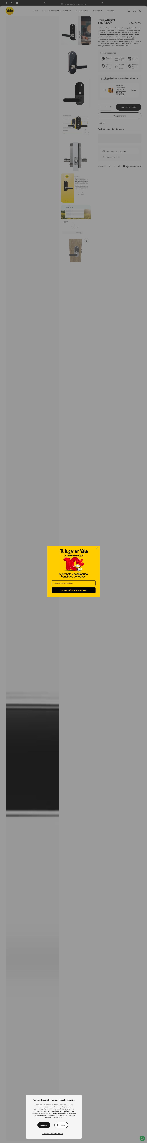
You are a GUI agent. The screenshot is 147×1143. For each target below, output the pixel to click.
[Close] (97, 548)
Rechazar (61, 1125)
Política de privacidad (53, 1117)
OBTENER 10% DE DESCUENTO (73, 590)
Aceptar (43, 1125)
